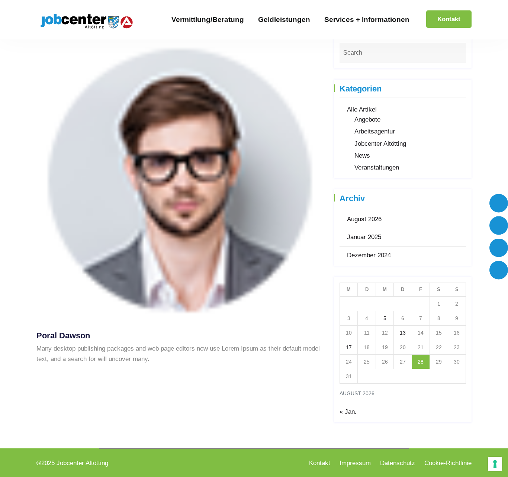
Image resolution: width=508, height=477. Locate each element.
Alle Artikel (362, 109)
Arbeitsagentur (374, 131)
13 (403, 333)
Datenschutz (397, 463)
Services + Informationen (366, 19)
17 (349, 347)
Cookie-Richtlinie (448, 463)
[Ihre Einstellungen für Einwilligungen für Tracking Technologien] (495, 464)
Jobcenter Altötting (380, 143)
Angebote (367, 119)
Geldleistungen (284, 19)
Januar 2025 (364, 237)
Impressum (355, 463)
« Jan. (348, 411)
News (362, 155)
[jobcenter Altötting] (86, 21)
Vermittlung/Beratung (207, 19)
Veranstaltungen (376, 167)
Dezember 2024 (369, 255)
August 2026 (364, 219)
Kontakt (448, 19)
